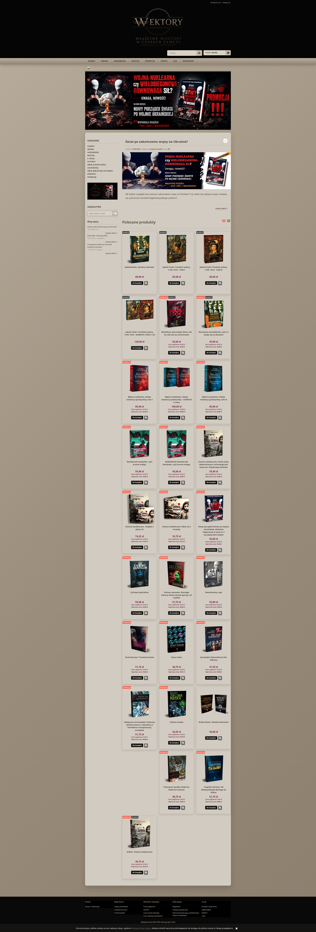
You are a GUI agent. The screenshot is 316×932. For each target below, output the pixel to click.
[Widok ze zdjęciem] (223, 221)
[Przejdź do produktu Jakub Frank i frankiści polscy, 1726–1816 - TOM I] (176, 248)
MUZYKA (91, 155)
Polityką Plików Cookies (141, 928)
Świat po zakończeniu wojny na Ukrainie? (156, 141)
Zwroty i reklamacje (92, 906)
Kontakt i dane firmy (209, 906)
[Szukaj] (199, 53)
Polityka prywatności (180, 910)
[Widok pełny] (228, 221)
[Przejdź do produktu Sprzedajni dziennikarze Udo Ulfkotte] (213, 639)
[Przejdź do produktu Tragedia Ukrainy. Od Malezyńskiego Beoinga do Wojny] (213, 768)
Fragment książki (156, 149)
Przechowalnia (119, 913)
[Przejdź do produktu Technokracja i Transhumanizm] (139, 639)
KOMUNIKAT (206, 910)
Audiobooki (93, 152)
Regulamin (176, 906)
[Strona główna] (158, 26)
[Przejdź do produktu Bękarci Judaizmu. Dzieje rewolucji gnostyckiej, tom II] (213, 378)
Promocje (91, 177)
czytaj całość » (111, 233)
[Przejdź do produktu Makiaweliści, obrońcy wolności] (139, 248)
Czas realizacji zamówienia (152, 916)
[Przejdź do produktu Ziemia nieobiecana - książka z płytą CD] (139, 508)
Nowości (91, 174)
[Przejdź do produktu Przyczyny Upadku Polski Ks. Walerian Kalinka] (176, 768)
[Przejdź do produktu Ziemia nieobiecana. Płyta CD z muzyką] (176, 508)
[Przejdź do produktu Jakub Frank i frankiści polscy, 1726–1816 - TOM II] (213, 248)
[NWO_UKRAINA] (158, 100)
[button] (146, 283)
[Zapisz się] (114, 213)
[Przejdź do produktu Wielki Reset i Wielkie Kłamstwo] (213, 703)
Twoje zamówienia (121, 906)
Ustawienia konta (120, 910)
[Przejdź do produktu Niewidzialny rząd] (213, 574)
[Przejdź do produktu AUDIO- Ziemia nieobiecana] (139, 833)
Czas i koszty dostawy (151, 913)
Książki (90, 146)
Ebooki (90, 149)
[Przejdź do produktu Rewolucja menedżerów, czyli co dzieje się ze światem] (213, 313)
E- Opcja (91, 158)
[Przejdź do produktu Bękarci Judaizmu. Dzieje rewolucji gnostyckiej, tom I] (139, 378)
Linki (203, 916)
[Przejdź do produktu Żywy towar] (176, 639)
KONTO (146, 910)
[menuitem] (91, 61)
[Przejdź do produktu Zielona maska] (176, 703)
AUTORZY (91, 162)
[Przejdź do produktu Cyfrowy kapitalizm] (139, 574)
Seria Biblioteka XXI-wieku (100, 171)
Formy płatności (149, 906)
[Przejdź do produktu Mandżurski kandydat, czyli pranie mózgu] (139, 443)
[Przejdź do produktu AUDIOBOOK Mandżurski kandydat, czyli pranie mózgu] (176, 443)
